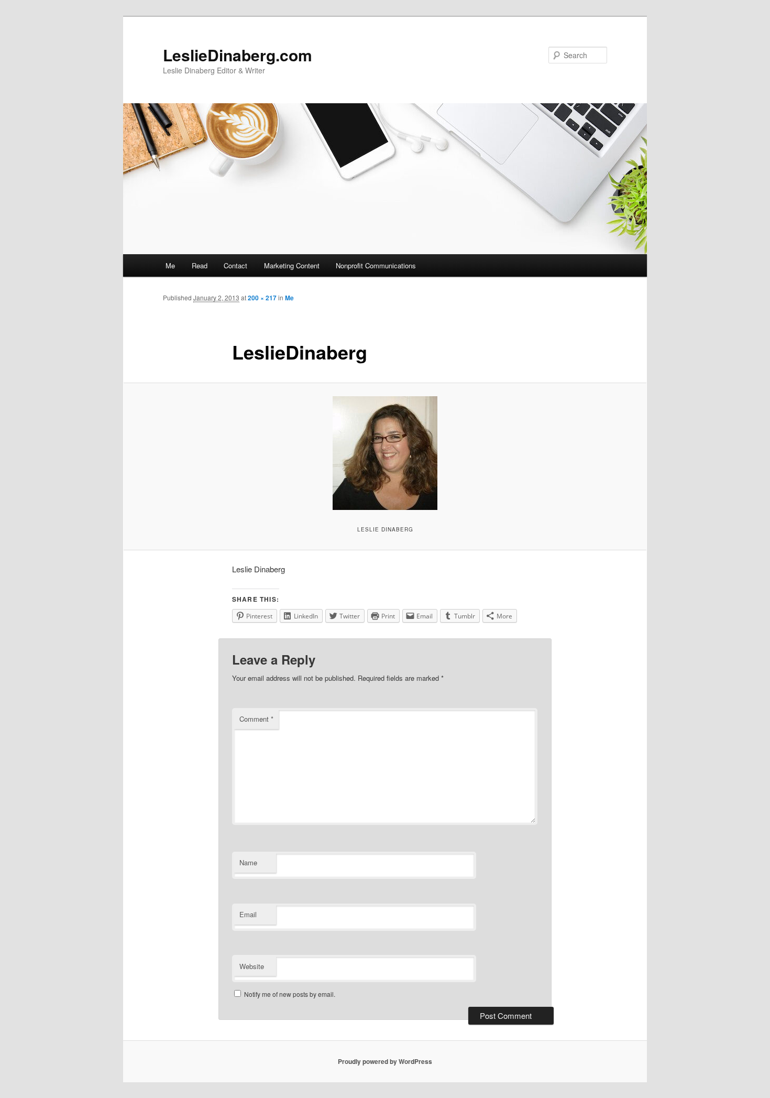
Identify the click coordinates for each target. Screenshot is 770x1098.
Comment (256, 719)
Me (170, 265)
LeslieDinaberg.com (237, 55)
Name (248, 862)
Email (248, 914)
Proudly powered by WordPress (385, 1061)
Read (199, 265)
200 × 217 (262, 297)
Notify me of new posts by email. (289, 994)
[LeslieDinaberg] (385, 453)
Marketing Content (292, 265)
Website (251, 966)
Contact (235, 265)
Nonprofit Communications (376, 265)
